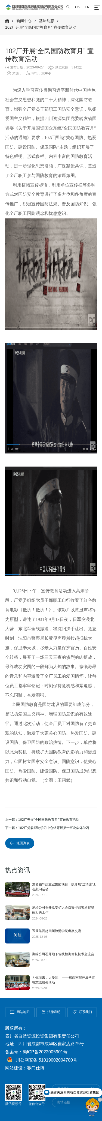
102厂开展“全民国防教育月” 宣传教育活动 (40, 27)
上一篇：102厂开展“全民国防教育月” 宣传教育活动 (42, 820)
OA (77, 7)
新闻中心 (24, 21)
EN (87, 7)
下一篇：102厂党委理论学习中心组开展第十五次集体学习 (47, 828)
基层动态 (46, 21)
